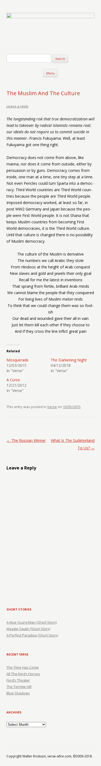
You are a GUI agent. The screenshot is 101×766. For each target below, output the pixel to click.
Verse (52, 406)
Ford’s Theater (18, 680)
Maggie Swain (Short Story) (28, 628)
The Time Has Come (22, 667)
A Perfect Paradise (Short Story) (32, 635)
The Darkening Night (69, 359)
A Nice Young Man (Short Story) (31, 622)
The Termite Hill (19, 686)
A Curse (13, 379)
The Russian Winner (26, 440)
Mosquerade (17, 359)
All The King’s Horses (23, 673)
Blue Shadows (18, 693)
